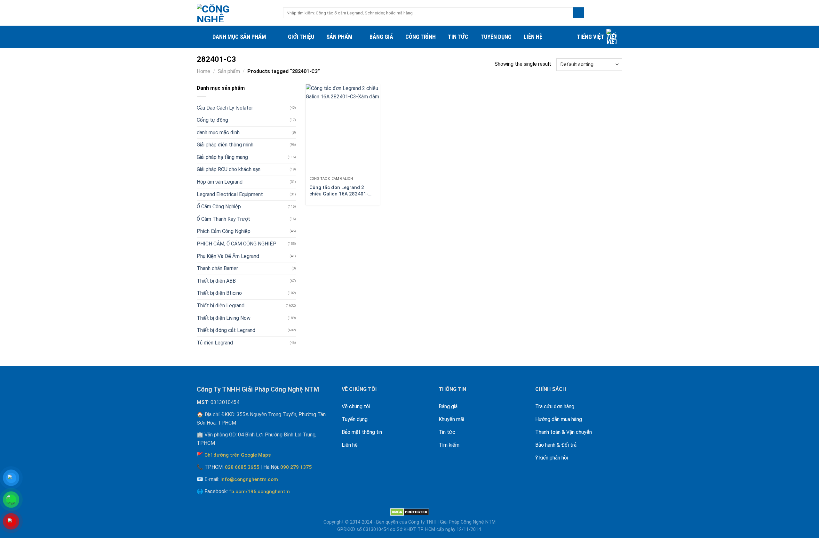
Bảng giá (381, 36)
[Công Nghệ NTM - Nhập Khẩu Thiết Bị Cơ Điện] (235, 13)
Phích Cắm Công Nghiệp (223, 231)
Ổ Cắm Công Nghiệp (219, 206)
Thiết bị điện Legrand (220, 305)
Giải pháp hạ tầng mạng (222, 157)
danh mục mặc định (218, 132)
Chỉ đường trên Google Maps (237, 455)
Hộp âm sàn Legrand (220, 182)
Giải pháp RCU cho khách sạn (228, 169)
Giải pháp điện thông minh (225, 145)
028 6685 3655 (242, 467)
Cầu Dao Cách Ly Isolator (225, 108)
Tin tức (458, 36)
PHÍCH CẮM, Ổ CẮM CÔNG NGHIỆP (236, 244)
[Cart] (619, 13)
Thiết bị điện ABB (216, 281)
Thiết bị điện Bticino (219, 293)
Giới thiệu (301, 36)
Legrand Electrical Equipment (230, 194)
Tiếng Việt (590, 36)
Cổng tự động (212, 120)
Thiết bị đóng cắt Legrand (226, 330)
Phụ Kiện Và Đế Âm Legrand (228, 256)
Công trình (420, 36)
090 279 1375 (296, 467)
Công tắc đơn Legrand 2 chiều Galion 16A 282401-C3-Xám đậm (338, 191)
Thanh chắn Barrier (217, 268)
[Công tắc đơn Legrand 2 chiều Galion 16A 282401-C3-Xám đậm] (343, 128)
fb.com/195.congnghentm (259, 491)
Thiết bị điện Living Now (223, 318)
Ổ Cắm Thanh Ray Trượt (223, 219)
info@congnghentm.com (249, 479)
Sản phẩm (339, 36)
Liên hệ (533, 36)
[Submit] (578, 12)
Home (203, 71)
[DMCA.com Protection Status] (409, 512)
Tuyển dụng (496, 36)
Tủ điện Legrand (215, 343)
